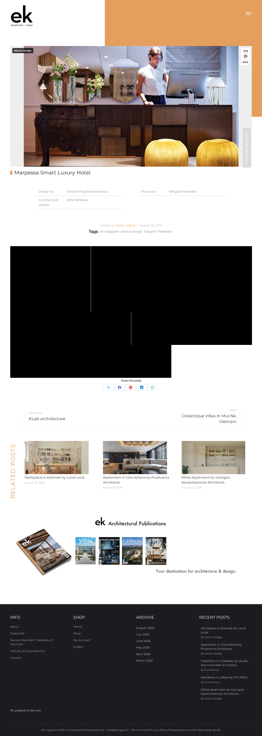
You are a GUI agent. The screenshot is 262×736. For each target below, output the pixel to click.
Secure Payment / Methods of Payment (31, 642)
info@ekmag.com (118, 730)
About (14, 626)
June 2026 (143, 641)
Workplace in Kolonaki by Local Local (54, 477)
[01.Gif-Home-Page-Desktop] (131, 547)
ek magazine (109, 231)
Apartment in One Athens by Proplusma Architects (136, 480)
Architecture (211, 669)
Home (77, 626)
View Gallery (247, 145)
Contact (16, 658)
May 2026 (143, 647)
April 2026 (143, 654)
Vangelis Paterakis (182, 191)
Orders (78, 647)
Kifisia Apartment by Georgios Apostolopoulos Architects (205, 480)
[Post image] (57, 457)
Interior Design (22, 50)
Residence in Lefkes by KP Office (224, 677)
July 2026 (143, 634)
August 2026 (145, 628)
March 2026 (144, 660)
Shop (77, 633)
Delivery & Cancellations (27, 651)
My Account (81, 640)
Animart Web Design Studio (204, 730)
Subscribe (17, 633)
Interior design (131, 231)
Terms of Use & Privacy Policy (149, 730)
